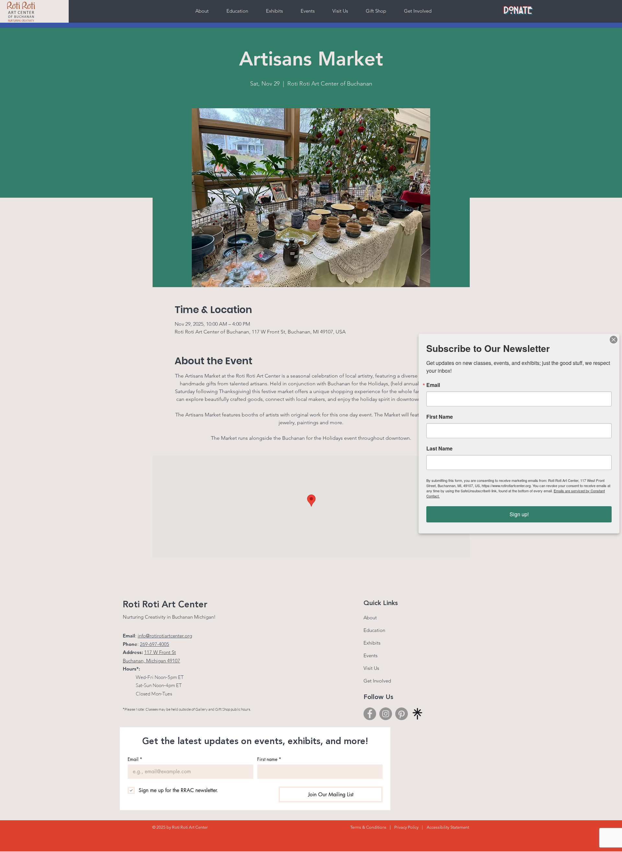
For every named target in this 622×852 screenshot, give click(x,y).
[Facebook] (369, 713)
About (370, 617)
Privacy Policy (406, 827)
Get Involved (377, 681)
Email (135, 759)
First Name (439, 416)
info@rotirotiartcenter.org (165, 636)
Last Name (439, 448)
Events (370, 655)
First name (269, 759)
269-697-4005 (154, 644)
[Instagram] (385, 713)
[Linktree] (417, 713)
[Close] (613, 340)
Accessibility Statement (448, 827)
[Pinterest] (401, 713)
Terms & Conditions (368, 827)
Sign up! (519, 514)
